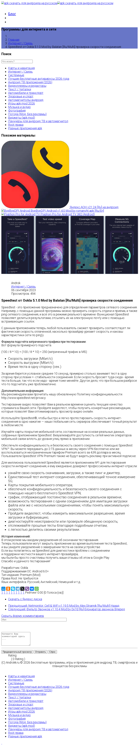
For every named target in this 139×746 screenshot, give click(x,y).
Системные (16, 75)
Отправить (40, 652)
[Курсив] (5, 623)
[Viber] (27, 589)
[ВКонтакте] (32, 589)
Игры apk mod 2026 (21, 103)
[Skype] (13, 589)
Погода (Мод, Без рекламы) (27, 114)
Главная (13, 39)
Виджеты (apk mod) (21, 117)
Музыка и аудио (19, 107)
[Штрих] (12, 623)
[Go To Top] (1, 743)
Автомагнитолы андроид (25, 100)
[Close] (2, 669)
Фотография (17, 110)
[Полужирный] (2, 623)
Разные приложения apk (25, 128)
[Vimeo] (8, 626)
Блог (12, 14)
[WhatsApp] (37, 589)
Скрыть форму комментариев (22, 616)
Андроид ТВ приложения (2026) (30, 82)
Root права (15, 124)
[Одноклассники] (8, 589)
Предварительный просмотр (17, 652)
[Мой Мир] (3, 589)
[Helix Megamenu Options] (2, 6)
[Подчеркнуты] (8, 623)
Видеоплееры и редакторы (27, 85)
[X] (22, 589)
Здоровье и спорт (20, 96)
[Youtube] (5, 626)
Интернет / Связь (20, 43)
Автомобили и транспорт (25, 93)
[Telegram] (18, 589)
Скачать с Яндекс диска (25, 599)
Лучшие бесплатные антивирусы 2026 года (38, 78)
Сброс (52, 652)
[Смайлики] (12, 626)
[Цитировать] (2, 626)
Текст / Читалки (19, 89)
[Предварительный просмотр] (2, 630)
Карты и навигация (21, 68)
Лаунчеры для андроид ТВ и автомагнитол (38, 121)
